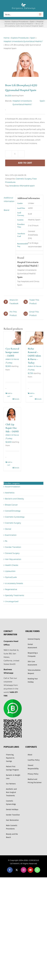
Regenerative (11, 589)
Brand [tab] (6, 210)
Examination (11, 535)
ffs (6, 541)
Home (7, 21)
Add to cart (25, 163)
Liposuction (10, 571)
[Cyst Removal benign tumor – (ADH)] (12, 338)
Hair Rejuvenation (13, 559)
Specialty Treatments (14, 595)
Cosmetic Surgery (23, 179)
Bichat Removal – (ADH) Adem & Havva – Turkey (34, 355)
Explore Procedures (20, 21)
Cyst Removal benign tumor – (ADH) (12, 352)
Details (16, 399)
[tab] (9, 205)
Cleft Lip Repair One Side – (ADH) (12, 428)
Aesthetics (9, 492)
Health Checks (11, 565)
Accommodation (12, 486)
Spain (32, 21)
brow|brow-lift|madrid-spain (22, 186)
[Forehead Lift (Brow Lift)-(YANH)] (23, 63)
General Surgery (12, 553)
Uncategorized (11, 601)
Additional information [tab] (9, 199)
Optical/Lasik (11, 577)
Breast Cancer (11, 505)
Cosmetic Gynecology (14, 517)
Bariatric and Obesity (14, 499)
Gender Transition (13, 547)
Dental (8, 529)
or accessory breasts (14, 583)
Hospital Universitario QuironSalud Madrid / (23, 22)
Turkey (9, 363)
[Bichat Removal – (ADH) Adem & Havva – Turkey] (34, 338)
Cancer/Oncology (12, 511)
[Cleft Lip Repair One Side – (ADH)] (12, 413)
